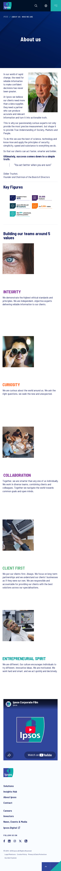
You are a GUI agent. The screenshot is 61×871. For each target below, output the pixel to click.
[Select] (46, 5)
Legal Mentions (10, 854)
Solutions (8, 786)
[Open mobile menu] (56, 5)
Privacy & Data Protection (37, 854)
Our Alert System (11, 858)
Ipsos (5, 17)
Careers (7, 810)
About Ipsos (9, 797)
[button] (36, 5)
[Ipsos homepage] (8, 5)
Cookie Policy (22, 854)
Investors (8, 816)
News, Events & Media (15, 821)
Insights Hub (10, 791)
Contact (7, 802)
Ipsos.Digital (10, 827)
